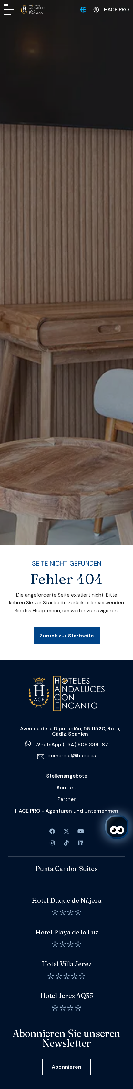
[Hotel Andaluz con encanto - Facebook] (52, 831)
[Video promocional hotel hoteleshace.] (81, 831)
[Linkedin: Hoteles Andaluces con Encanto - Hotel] (81, 843)
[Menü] (9, 10)
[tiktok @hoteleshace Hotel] (66, 843)
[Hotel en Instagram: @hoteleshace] (52, 843)
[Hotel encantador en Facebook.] (66, 831)
